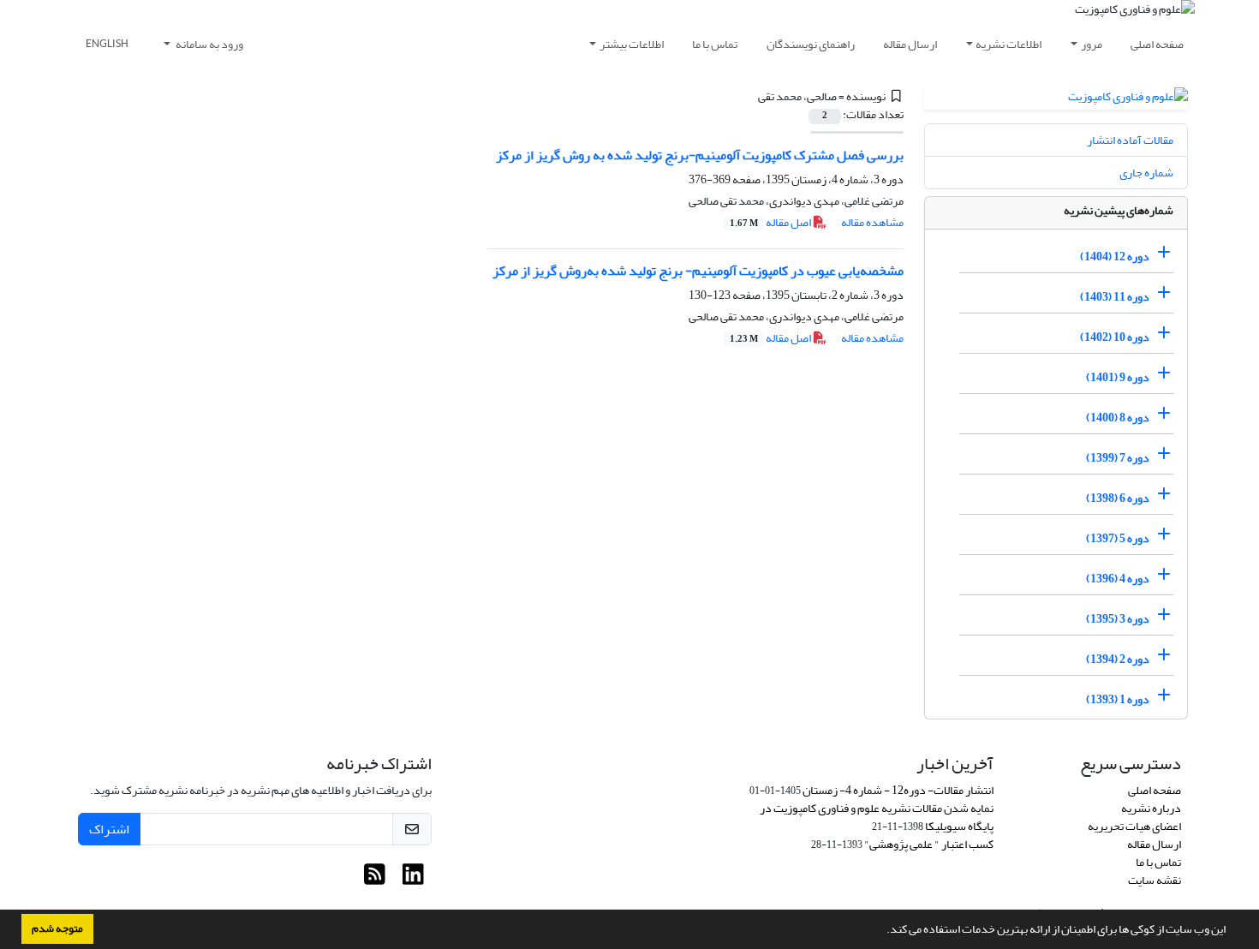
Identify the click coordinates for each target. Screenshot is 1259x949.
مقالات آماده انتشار (1130, 140)
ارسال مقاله (910, 44)
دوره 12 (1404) (1114, 256)
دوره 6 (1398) (1117, 498)
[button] (882, 931)
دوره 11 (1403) (1114, 296)
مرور (1091, 44)
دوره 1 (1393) (1117, 699)
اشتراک (109, 829)
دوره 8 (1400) (1117, 417)
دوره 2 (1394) (1117, 659)
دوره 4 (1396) (1117, 578)
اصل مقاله (771, 222)
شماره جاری (1146, 172)
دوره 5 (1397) (1117, 538)
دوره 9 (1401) (1117, 377)
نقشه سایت (1154, 880)
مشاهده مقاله (872, 222)
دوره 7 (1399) (1117, 457)
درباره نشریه (1151, 808)
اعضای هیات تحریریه (1134, 826)
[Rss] (374, 879)
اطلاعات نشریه (1008, 44)
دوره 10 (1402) (1114, 337)
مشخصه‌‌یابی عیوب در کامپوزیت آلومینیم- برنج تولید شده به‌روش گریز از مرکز (698, 271)
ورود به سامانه (208, 44)
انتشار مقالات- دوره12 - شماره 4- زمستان (898, 790)
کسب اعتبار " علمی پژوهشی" (928, 844)
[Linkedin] (413, 879)
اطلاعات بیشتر (632, 44)
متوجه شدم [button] (57, 928)
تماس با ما (714, 44)
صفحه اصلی (1157, 44)
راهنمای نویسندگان (811, 44)
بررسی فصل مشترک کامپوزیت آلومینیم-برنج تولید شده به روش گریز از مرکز (700, 155)
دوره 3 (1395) (1117, 618)
